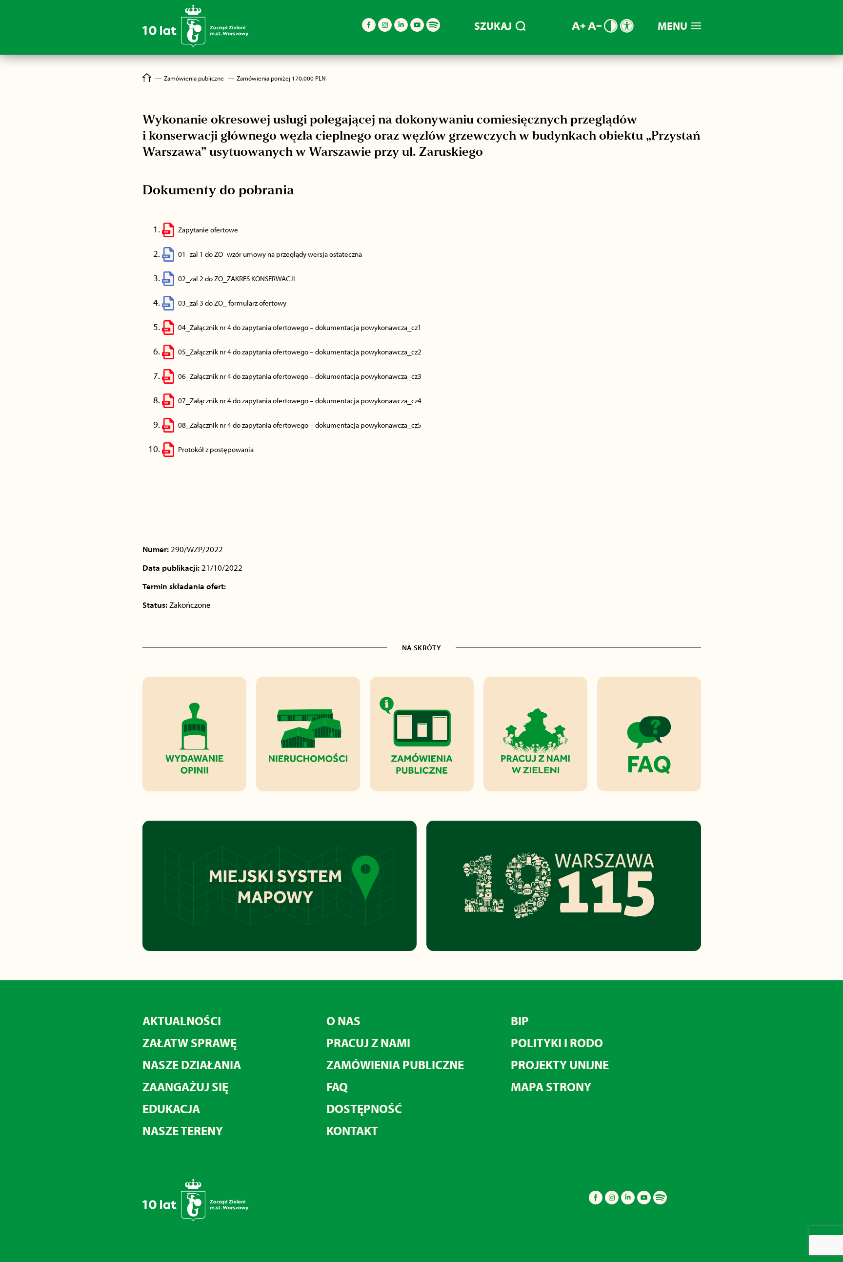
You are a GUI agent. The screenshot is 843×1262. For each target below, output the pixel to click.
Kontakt (352, 1130)
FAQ (337, 1086)
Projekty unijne (560, 1064)
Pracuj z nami (368, 1042)
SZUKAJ (493, 26)
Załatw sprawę (189, 1042)
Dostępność (364, 1108)
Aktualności (181, 1020)
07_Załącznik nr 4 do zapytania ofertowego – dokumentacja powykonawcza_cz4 (300, 400)
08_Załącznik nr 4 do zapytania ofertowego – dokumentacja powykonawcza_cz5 (300, 425)
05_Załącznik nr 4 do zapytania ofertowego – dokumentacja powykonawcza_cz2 (300, 351)
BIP (520, 1020)
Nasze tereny (182, 1130)
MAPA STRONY (551, 1086)
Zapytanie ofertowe (208, 229)
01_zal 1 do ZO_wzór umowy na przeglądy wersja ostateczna (270, 254)
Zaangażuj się (185, 1086)
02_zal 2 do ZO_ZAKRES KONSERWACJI (236, 278)
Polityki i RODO (557, 1042)
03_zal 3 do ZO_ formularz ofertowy (232, 303)
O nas (343, 1020)
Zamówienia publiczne (395, 1064)
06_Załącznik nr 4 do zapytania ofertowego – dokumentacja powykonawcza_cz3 (300, 376)
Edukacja (171, 1108)
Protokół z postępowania (216, 449)
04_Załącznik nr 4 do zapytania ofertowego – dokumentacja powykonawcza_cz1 (300, 327)
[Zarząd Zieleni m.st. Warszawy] (195, 45)
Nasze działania (191, 1064)
